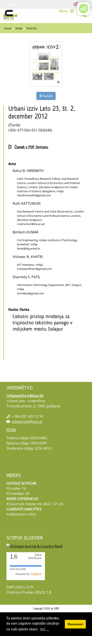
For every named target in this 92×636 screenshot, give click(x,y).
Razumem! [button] (75, 624)
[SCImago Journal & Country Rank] (34, 545)
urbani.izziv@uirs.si (27, 421)
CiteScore (35, 556)
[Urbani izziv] (10, 15)
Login (13, 4)
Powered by (23, 574)
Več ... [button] (44, 629)
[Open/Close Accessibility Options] (83, 8)
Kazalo (47, 96)
